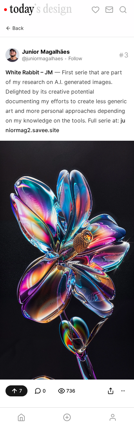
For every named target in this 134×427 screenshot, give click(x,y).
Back (18, 28)
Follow (75, 58)
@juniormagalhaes (42, 58)
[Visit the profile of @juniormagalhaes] (12, 55)
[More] (123, 390)
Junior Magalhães (46, 51)
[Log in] (112, 417)
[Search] (123, 9)
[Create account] (67, 417)
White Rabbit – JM (29, 72)
